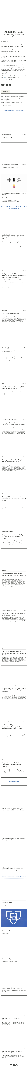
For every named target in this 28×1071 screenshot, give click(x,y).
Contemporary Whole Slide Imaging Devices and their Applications (12, 460)
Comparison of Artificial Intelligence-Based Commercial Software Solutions (13, 809)
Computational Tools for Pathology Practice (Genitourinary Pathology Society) (12, 764)
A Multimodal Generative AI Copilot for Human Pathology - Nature (13, 387)
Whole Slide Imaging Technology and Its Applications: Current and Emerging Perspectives (14, 690)
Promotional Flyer (7, 902)
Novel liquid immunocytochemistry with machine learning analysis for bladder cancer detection (13, 349)
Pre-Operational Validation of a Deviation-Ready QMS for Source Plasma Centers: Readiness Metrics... (14, 275)
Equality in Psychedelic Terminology (12, 988)
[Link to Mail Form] (10, 85)
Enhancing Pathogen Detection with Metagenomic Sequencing (12, 869)
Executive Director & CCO (10, 167)
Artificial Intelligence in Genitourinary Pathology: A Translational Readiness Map (13, 236)
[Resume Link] (7, 85)
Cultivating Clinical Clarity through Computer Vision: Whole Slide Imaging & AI (14, 575)
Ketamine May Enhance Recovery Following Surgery (11, 1019)
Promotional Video (7, 931)
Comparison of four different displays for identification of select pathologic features (14, 536)
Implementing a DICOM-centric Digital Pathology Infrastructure (13, 839)
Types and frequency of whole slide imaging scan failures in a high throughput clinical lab (14, 653)
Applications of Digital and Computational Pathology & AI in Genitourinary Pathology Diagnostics (12, 726)
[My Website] (2, 85)
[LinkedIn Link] (4, 85)
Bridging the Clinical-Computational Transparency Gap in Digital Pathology (13, 423)
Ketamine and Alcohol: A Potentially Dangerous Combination (12, 1052)
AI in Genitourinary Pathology (10, 313)
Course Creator (6, 198)
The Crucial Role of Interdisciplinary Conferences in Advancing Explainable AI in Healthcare (14, 498)
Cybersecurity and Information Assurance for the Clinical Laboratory (14, 614)
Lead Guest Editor (7, 137)
